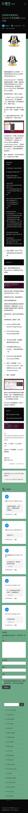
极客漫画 (9, 755)
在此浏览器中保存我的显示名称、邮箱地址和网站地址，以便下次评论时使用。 (15, 682)
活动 (8, 773)
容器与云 (9, 733)
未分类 (8, 751)
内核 (8, 460)
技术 (3, 28)
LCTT (9, 449)
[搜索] (22, 704)
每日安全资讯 (10, 769)
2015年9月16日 (9, 514)
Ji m (9, 443)
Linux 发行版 (10, 710)
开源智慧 (9, 737)
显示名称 (5, 660)
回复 (15, 514)
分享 (8, 724)
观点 (8, 796)
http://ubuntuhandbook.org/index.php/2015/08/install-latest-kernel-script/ (14, 438)
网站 (3, 674)
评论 (3, 641)
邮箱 (3, 667)
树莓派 (8, 760)
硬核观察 (9, 778)
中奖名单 (9, 714)
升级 (11, 460)
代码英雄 (9, 719)
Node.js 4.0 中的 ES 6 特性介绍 (14, 479)
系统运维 (9, 787)
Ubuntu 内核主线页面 (10, 88)
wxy (5, 446)
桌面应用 (9, 764)
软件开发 (9, 800)
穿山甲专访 (10, 782)
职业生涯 (9, 791)
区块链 (8, 728)
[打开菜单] (25, 4)
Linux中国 (20, 449)
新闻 (8, 746)
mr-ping (16, 443)
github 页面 (14, 97)
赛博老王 (7, 26)
